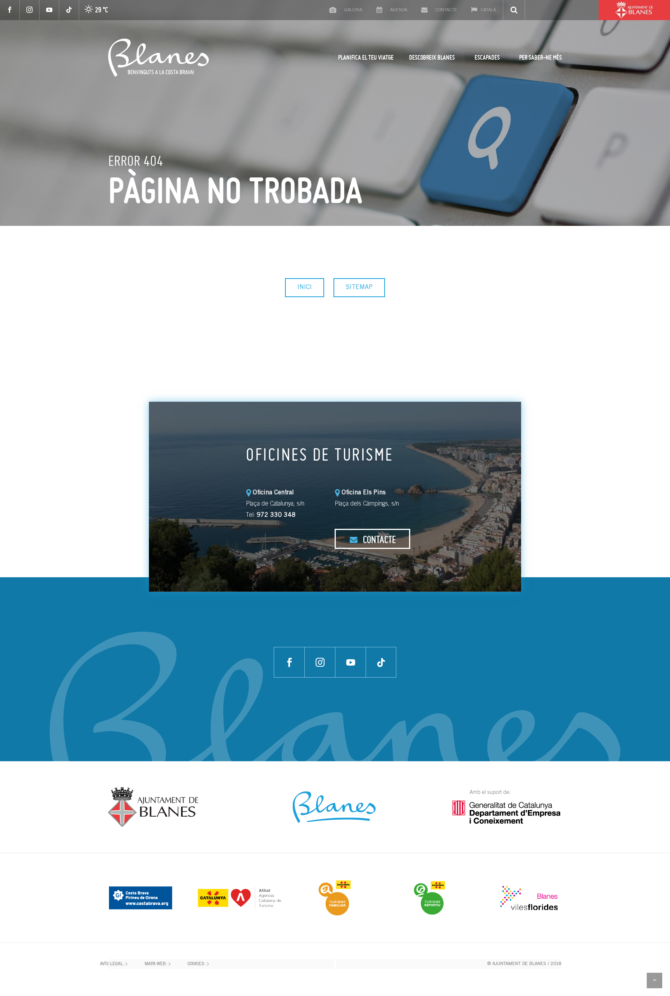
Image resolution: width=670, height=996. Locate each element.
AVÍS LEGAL (111, 964)
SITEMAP (359, 287)
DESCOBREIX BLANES (432, 57)
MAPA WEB (155, 964)
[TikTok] (69, 10)
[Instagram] (30, 10)
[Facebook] (10, 10)
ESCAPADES (487, 57)
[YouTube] (49, 10)
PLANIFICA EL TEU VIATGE (366, 57)
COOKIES (196, 964)
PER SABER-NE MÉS (540, 57)
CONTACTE (378, 539)
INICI (304, 287)
